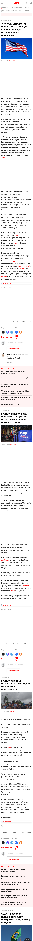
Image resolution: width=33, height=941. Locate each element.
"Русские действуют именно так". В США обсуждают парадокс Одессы (15, 392)
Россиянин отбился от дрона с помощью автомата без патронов (15, 939)
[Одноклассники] (21, 332)
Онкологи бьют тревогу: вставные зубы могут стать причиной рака (15, 379)
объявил (22, 268)
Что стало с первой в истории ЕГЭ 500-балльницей (14, 385)
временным (26, 585)
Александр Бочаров (8, 881)
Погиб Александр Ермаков (10, 404)
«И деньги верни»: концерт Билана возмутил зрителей (13, 926)
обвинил (16, 243)
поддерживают (17, 261)
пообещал (5, 560)
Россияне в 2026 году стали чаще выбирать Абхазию (13, 372)
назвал (19, 235)
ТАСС (3, 158)
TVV (9, 775)
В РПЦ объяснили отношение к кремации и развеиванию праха (16, 399)
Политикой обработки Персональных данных (13, 8)
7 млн (13, 870)
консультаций (24, 266)
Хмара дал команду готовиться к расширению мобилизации (13, 932)
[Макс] (7, 332)
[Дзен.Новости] (3, 332)
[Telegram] (12, 332)
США (13, 591)
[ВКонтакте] (16, 332)
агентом (4, 601)
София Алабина (7, 287)
